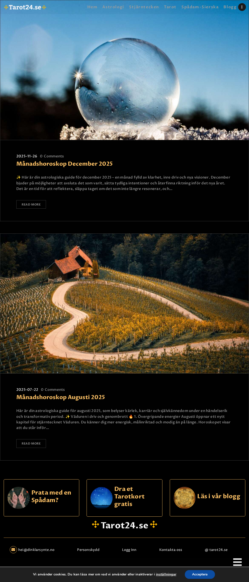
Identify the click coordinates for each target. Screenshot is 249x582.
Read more (31, 204)
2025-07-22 (27, 389)
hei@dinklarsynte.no (36, 550)
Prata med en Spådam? (51, 496)
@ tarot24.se (216, 550)
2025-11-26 (26, 156)
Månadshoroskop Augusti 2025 (60, 397)
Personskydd (88, 550)
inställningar (166, 574)
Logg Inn (129, 550)
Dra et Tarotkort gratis (129, 497)
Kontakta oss (170, 550)
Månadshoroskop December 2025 (64, 164)
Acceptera (200, 574)
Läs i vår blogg (218, 496)
